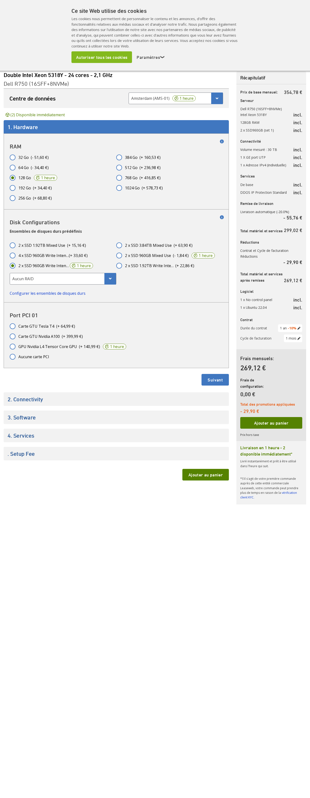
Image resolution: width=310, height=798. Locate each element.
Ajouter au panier (205, 474)
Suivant (215, 379)
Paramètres (151, 57)
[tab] (116, 127)
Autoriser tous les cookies (101, 57)
